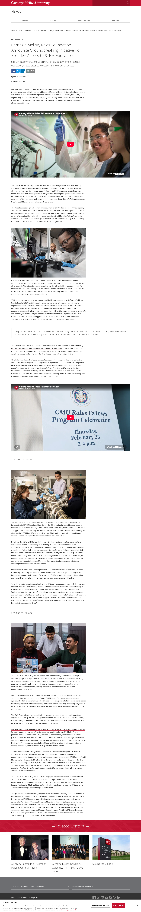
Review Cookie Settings (100, 905)
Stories (25, 21)
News (16, 11)
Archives (28, 31)
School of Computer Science (73, 718)
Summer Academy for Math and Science (26, 785)
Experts (53, 21)
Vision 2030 (58, 528)
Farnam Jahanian (50, 305)
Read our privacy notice (69, 910)
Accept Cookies (118, 905)
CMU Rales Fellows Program (26, 185)
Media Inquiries (19, 81)
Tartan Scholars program (21, 788)
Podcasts (115, 21)
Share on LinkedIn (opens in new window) (23, 71)
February (43, 31)
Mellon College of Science (51, 718)
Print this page (28, 71)
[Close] (137, 905)
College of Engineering (32, 718)
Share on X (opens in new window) (18, 71)
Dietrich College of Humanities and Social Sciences (30, 720)
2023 (35, 31)
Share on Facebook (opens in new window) (13, 71)
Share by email (32, 71)
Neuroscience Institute (63, 720)
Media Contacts (84, 21)
